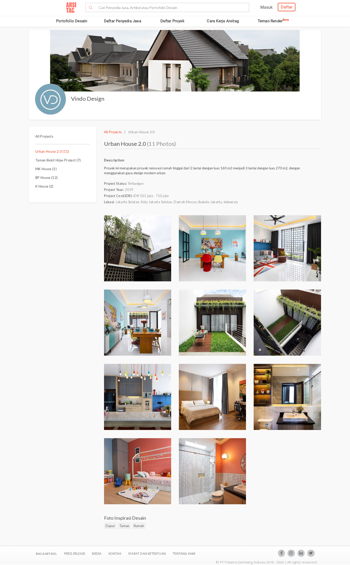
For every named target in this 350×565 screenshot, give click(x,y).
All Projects (44, 136)
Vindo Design (87, 98)
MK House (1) (46, 169)
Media (97, 553)
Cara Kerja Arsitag (223, 21)
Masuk (266, 7)
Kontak (115, 553)
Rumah (139, 526)
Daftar (286, 7)
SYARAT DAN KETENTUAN (147, 553)
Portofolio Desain (71, 21)
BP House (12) (46, 178)
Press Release (74, 553)
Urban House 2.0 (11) (52, 151)
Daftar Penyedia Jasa (122, 21)
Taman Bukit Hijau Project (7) (58, 160)
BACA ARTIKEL (46, 554)
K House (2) (44, 186)
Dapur (110, 526)
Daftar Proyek (172, 21)
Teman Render (273, 21)
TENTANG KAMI (184, 553)
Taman (124, 526)
